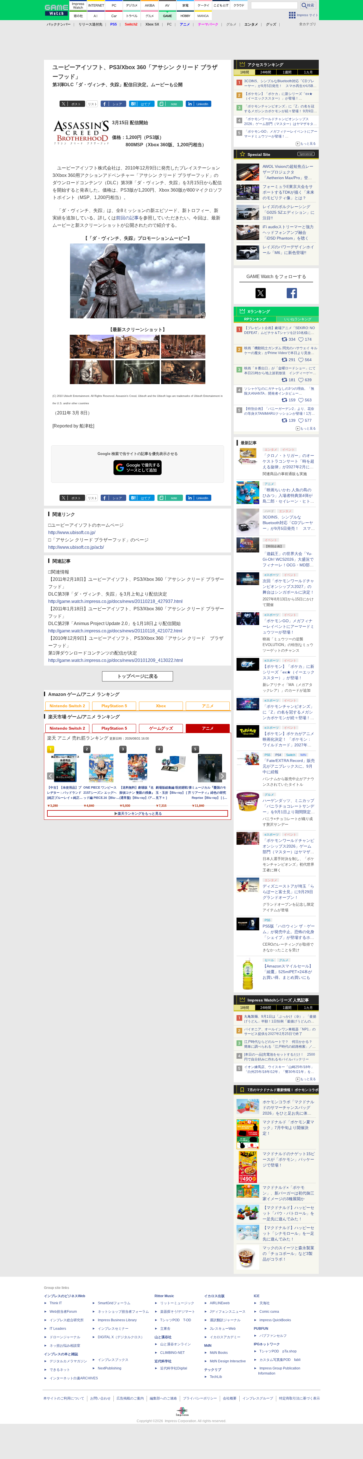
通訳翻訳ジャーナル (225, 1320)
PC (169, 24)
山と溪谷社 (163, 1337)
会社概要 (230, 1398)
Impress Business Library (117, 1320)
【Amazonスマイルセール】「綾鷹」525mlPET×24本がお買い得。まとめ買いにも (288, 972)
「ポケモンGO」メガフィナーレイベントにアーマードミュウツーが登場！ (288, 626)
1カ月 (308, 72)
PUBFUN (261, 1329)
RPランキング (255, 319)
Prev (51, 776)
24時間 (265, 72)
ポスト (76, 104)
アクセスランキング (265, 64)
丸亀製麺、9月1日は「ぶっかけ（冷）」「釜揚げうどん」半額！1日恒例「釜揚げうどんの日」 (280, 1021)
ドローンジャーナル (65, 1337)
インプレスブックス (113, 1360)
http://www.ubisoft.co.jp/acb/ (76, 547)
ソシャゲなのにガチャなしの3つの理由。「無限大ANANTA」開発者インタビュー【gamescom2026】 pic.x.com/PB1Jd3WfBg (279, 393)
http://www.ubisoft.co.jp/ (71, 532)
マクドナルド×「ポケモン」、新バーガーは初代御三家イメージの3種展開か (288, 1193)
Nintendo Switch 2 (67, 706)
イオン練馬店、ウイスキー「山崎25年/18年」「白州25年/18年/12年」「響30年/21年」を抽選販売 (279, 1072)
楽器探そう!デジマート (177, 1312)
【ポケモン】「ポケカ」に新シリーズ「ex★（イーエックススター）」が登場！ (289, 672)
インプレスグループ (257, 1398)
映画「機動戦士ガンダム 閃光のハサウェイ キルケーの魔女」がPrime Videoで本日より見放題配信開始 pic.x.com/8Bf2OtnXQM (280, 353)
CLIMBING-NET (172, 1353)
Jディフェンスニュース (228, 1312)
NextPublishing (109, 1368)
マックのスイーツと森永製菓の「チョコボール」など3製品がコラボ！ (288, 1253)
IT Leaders (58, 1329)
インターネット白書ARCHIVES (74, 1378)
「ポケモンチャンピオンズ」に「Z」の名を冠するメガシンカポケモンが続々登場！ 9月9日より (280, 111)
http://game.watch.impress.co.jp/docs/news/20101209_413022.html (115, 660)
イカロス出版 (214, 1296)
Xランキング (259, 311)
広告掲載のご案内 (130, 1398)
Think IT (56, 1303)
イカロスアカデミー (225, 1337)
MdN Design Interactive (228, 1361)
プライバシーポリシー (200, 1398)
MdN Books (219, 1353)
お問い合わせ (100, 1398)
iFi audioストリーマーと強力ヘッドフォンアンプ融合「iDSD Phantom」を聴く (288, 232)
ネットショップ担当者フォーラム (123, 1312)
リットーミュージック (177, 1303)
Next (223, 776)
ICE (256, 1296)
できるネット (60, 1370)
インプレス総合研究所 (67, 1320)
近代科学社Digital (173, 1368)
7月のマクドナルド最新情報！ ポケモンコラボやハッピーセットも (283, 1091)
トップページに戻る (137, 676)
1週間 (287, 72)
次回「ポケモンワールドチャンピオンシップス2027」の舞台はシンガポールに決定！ (288, 586)
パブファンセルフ (273, 1336)
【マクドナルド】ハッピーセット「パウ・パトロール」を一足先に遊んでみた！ (288, 1213)
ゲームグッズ (161, 728)
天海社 (264, 1303)
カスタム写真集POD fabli (280, 1360)
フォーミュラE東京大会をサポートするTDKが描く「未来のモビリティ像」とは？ (288, 192)
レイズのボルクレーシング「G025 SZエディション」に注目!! (289, 212)
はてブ (145, 104)
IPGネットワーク (267, 1344)
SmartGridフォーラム (114, 1303)
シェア (117, 104)
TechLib (216, 1377)
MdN (208, 1346)
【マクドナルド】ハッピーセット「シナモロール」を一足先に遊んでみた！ (288, 1233)
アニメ (208, 706)
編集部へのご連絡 (163, 1398)
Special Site (259, 154)
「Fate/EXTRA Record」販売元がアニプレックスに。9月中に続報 (289, 766)
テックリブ (212, 1370)
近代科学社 (163, 1361)
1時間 (244, 72)
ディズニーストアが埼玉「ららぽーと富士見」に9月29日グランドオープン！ (288, 892)
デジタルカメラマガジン (68, 1361)
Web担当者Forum (63, 1312)
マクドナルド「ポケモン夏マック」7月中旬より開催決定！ (288, 1128)
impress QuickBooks (275, 1320)
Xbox (161, 706)
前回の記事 (127, 217)
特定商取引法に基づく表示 (299, 1398)
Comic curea (269, 1312)
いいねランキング (297, 319)
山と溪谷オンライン (175, 1344)
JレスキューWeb (223, 1329)
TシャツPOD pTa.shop (278, 1351)
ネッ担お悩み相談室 (65, 1346)
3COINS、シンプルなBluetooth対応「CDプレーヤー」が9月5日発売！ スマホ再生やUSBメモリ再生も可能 (280, 86)
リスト (92, 104)
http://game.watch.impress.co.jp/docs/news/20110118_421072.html (115, 630)
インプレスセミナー (113, 1329)
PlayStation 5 (114, 706)
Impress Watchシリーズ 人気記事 (278, 1000)
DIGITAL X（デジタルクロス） (121, 1337)
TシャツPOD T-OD (175, 1320)
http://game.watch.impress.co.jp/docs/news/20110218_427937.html (115, 601)
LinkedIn (202, 104)
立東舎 (165, 1329)
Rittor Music (164, 1296)
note (174, 104)
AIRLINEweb (220, 1303)
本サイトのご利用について (63, 1398)
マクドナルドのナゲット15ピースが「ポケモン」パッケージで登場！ (289, 1159)
